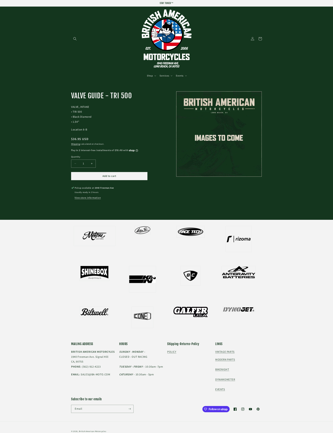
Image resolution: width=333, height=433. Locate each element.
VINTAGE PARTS (225, 352)
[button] (75, 39)
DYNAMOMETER (225, 379)
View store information (88, 197)
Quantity (75, 156)
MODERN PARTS (225, 359)
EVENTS (220, 389)
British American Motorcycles (92, 431)
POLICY (171, 352)
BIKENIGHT (222, 369)
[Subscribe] (129, 409)
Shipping (75, 144)
